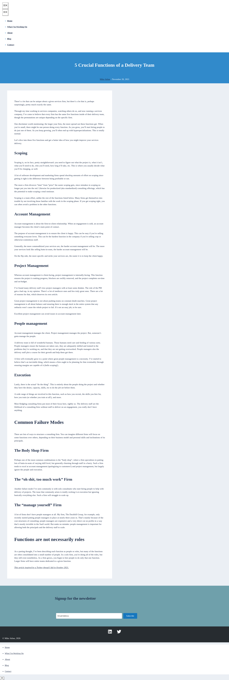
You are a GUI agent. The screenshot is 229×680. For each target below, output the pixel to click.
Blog (9, 39)
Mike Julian (105, 79)
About (10, 33)
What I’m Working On (17, 27)
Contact (10, 45)
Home (9, 21)
